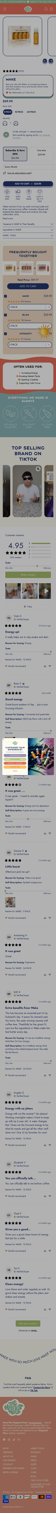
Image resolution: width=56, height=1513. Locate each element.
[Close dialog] (3, 739)
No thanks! (15, 770)
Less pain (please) (15, 759)
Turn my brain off (15, 755)
